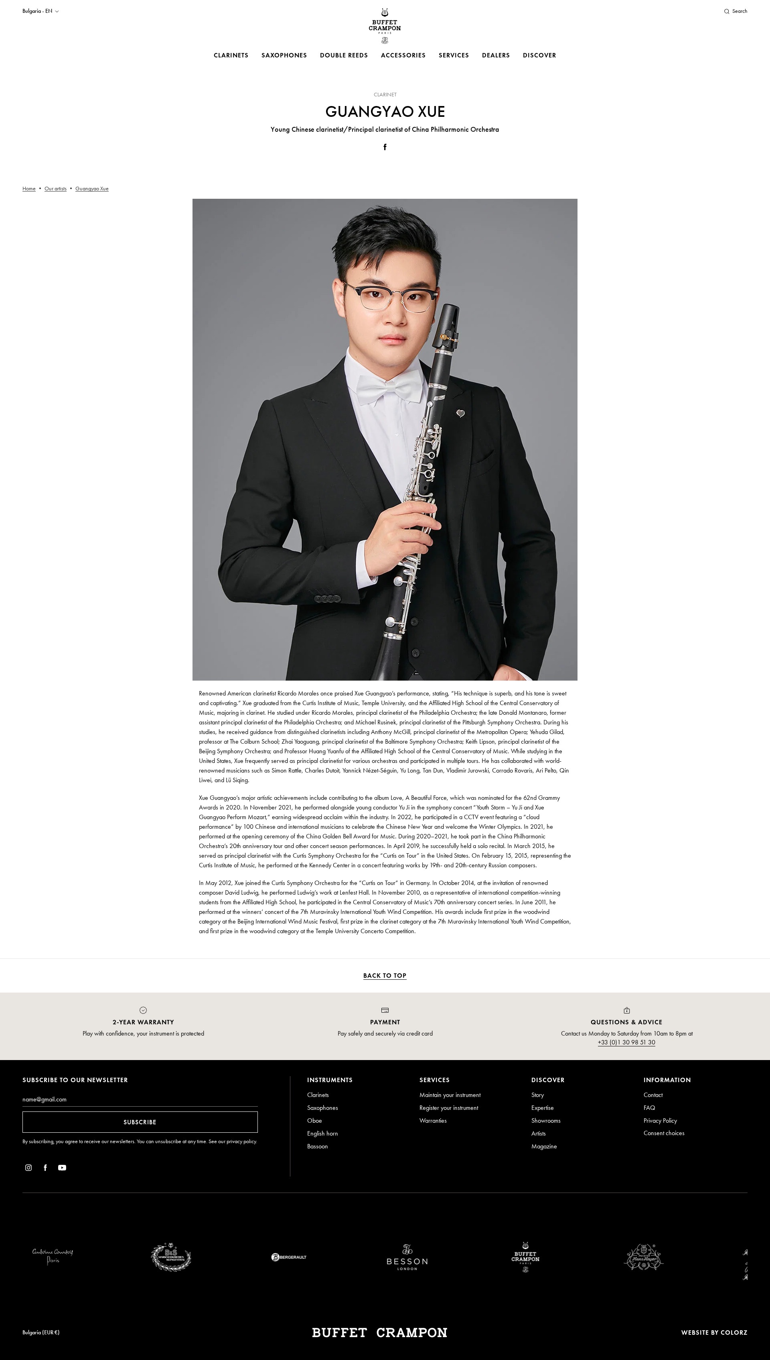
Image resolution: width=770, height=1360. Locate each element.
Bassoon (317, 1146)
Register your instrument (448, 1107)
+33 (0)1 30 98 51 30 (626, 1042)
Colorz (734, 1332)
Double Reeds (344, 55)
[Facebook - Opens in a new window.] (385, 148)
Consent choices (664, 1133)
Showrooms (546, 1120)
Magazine (544, 1146)
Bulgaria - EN (37, 11)
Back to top (385, 975)
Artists (538, 1133)
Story (537, 1095)
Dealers (496, 55)
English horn (322, 1133)
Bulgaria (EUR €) (41, 1332)
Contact (653, 1095)
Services (454, 55)
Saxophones (284, 55)
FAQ (649, 1107)
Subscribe (140, 1122)
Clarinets (231, 55)
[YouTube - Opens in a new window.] (62, 1169)
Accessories (403, 55)
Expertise (542, 1107)
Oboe (314, 1120)
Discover (539, 55)
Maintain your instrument (449, 1095)
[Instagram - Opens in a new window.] (28, 1169)
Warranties (433, 1120)
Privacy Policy (660, 1120)
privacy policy (241, 1141)
